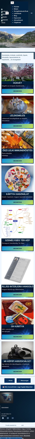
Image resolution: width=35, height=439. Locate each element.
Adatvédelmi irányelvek (15, 438)
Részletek (27, 435)
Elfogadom (3, 438)
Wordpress (26, 425)
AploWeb (19, 425)
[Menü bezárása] (12, 2)
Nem (8, 438)
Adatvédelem (5, 407)
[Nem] (22, 438)
